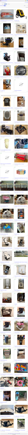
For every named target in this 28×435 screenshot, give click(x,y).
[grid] (3, 5)
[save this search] (27, 2)
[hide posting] (27, 21)
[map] (6, 5)
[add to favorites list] (0, 21)
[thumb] (2, 5)
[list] (1, 5)
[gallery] (4, 5)
